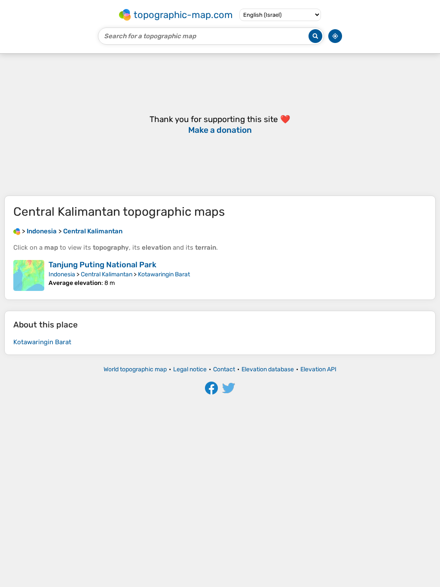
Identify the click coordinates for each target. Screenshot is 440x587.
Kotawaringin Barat (164, 274)
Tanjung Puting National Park (102, 264)
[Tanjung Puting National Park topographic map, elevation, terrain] (28, 275)
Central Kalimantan (106, 274)
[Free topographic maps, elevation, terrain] (16, 231)
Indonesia (62, 274)
